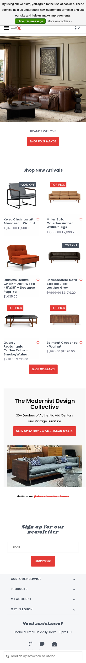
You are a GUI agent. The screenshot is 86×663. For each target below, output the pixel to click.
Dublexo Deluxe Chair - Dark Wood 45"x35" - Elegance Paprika (19, 286)
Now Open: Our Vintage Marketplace (44, 431)
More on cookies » (60, 21)
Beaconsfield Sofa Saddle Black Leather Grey (62, 284)
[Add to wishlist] (38, 219)
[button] (77, 28)
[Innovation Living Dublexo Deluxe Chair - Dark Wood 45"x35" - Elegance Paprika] (21, 257)
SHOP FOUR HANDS (43, 141)
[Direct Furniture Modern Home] (16, 27)
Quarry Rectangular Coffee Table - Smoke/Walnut (16, 348)
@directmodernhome (51, 496)
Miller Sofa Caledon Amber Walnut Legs (60, 223)
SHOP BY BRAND (43, 369)
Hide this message (30, 21)
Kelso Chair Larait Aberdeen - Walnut (19, 221)
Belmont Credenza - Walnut (62, 345)
